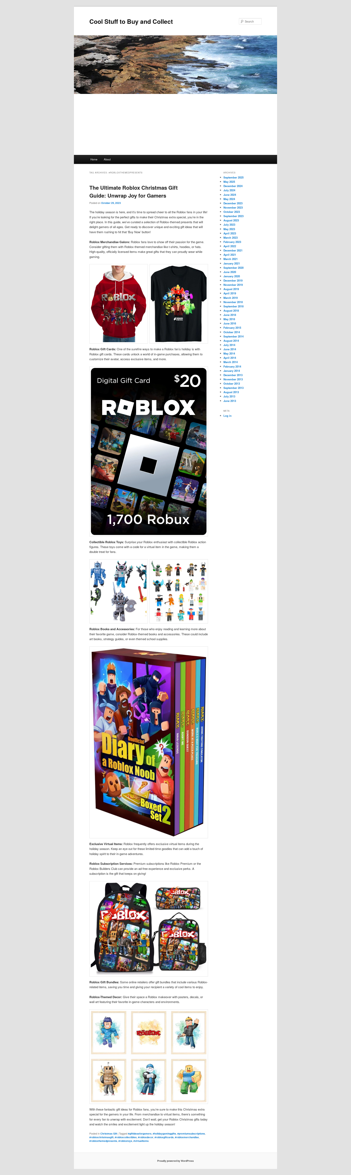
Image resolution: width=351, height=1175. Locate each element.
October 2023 (231, 212)
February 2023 (232, 242)
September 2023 (233, 216)
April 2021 (229, 255)
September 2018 (233, 306)
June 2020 (229, 272)
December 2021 (233, 250)
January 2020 (231, 276)
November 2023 (233, 207)
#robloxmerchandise (187, 1137)
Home (93, 159)
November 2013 (233, 379)
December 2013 (233, 375)
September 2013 (233, 388)
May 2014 (229, 353)
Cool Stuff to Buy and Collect (131, 21)
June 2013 (229, 401)
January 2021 (231, 263)
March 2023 (230, 237)
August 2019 (231, 289)
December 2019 (233, 280)
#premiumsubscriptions (191, 1133)
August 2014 (231, 341)
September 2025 (233, 177)
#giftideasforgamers (140, 1133)
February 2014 (232, 366)
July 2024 (229, 190)
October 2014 (231, 332)
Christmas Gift (108, 1133)
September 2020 (233, 268)
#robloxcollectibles (126, 1137)
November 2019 (233, 285)
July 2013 (229, 396)
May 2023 (229, 229)
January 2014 (231, 371)
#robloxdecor (145, 1137)
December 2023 (233, 203)
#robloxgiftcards (164, 1137)
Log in (227, 416)
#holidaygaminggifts (164, 1133)
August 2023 (231, 220)
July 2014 (229, 345)
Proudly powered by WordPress (175, 1161)
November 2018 (233, 302)
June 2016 (229, 323)
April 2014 (229, 358)
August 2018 (231, 310)
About (107, 159)
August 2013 (231, 392)
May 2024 (229, 199)
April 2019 (229, 293)
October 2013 (231, 383)
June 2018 (229, 315)
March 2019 (230, 298)
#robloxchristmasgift (101, 1137)
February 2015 (232, 328)
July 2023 (229, 224)
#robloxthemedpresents (103, 1141)
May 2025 (229, 182)
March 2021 (230, 259)
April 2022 (229, 246)
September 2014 (233, 336)
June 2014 (229, 349)
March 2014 (230, 362)
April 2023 (229, 233)
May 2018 (229, 319)
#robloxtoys (125, 1141)
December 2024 (233, 186)
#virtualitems (141, 1141)
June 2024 (229, 195)
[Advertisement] (175, 124)
